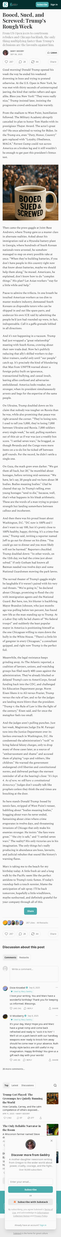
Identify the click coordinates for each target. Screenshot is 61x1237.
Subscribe (42, 4)
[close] (51, 1140)
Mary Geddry (17, 51)
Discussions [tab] (27, 1085)
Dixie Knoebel (17, 987)
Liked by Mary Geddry (23, 991)
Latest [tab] (15, 1085)
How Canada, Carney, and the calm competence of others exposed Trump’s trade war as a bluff (22, 1108)
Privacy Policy (40, 1215)
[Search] (55, 1085)
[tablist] (17, 957)
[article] (30, 1106)
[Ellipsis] (56, 987)
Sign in (54, 4)
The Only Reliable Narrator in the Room (22, 1128)
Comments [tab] (10, 957)
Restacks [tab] (24, 957)
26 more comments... (14, 1068)
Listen (54, 52)
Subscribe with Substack (33, 1201)
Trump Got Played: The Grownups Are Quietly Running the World (23, 1098)
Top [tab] (6, 1085)
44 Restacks (42, 922)
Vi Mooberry (17, 1015)
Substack (17, 1233)
